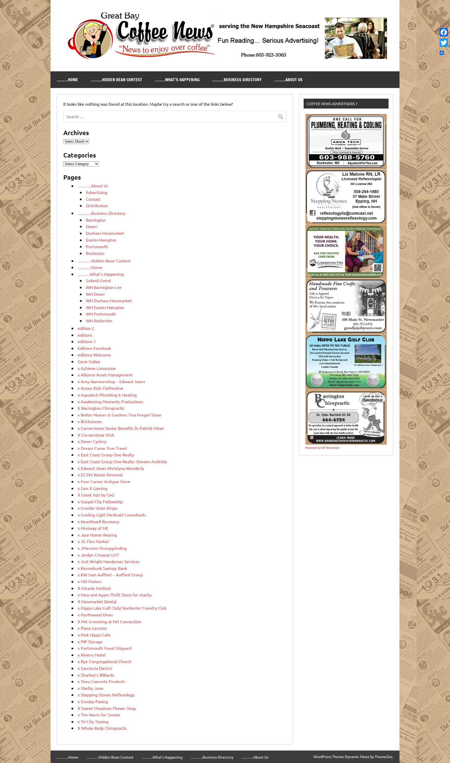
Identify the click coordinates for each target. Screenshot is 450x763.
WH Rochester (99, 320)
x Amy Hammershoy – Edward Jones (111, 381)
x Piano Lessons (92, 627)
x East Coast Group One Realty (106, 454)
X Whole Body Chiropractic (102, 727)
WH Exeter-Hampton (105, 307)
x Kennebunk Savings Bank (102, 568)
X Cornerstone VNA (96, 434)
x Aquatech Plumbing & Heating (107, 394)
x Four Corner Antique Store (104, 481)
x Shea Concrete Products (101, 681)
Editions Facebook (94, 348)
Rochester (95, 253)
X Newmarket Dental (97, 601)
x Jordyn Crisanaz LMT (98, 554)
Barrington (96, 219)
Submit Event (98, 280)
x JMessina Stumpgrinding (102, 548)
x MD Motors (90, 581)
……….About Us (288, 80)
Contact (93, 198)
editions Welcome (94, 354)
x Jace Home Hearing (97, 534)
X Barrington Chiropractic (101, 408)
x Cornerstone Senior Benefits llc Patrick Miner (121, 428)
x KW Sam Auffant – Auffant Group (110, 574)
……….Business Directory (237, 80)
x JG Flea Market (93, 541)
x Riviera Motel (91, 654)
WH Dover (95, 294)
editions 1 (87, 341)
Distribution (97, 205)
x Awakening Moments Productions (110, 401)
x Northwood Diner (95, 614)
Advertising (96, 192)
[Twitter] (444, 42)
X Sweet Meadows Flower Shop (107, 708)
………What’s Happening (177, 80)
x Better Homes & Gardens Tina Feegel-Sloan (119, 414)
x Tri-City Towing (93, 721)
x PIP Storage (90, 641)
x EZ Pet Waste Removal (100, 474)
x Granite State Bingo (97, 507)
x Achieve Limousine (97, 368)
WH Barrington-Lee (104, 287)
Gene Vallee (89, 361)
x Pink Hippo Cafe (94, 634)
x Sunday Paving (93, 701)
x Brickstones (90, 421)
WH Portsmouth (101, 313)
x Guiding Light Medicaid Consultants (112, 514)
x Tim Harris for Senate (99, 714)
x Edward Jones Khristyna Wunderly (111, 468)
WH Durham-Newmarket (109, 300)
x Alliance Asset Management (105, 374)
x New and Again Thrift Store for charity (115, 594)
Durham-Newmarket (105, 233)
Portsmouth (97, 246)
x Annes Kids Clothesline (100, 387)
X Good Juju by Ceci (96, 494)
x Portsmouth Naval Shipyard (105, 648)
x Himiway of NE (93, 528)
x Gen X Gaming (92, 488)
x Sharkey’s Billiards (96, 674)
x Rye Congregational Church (104, 661)
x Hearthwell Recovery (98, 521)
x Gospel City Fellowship (100, 501)
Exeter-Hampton (101, 239)
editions (85, 334)
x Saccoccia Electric (95, 668)
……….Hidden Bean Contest (116, 80)
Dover (91, 226)
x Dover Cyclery (92, 441)
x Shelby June (90, 688)
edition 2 (86, 328)
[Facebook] (444, 32)
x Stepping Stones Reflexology (106, 694)
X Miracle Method (94, 588)
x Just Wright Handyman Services (109, 561)
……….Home (67, 80)
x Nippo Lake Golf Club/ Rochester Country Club (122, 607)
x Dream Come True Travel (102, 448)
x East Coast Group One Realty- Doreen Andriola (122, 461)
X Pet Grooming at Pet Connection (109, 621)
